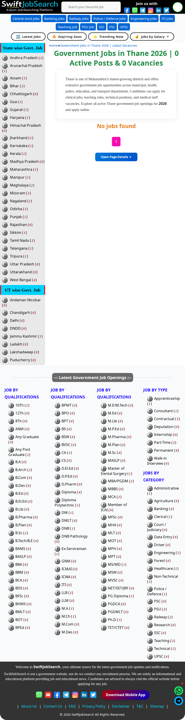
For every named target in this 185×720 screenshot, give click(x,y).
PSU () (158, 609)
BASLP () (21, 556)
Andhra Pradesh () (23, 57)
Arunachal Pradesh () (22, 68)
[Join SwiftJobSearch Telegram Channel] (143, 10)
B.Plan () (21, 525)
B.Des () (20, 485)
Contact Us (53, 706)
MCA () (112, 496)
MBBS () (113, 489)
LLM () (65, 600)
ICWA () (66, 577)
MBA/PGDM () (118, 481)
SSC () (157, 632)
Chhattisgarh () (21, 94)
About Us (29, 706)
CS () (64, 460)
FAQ (72, 706)
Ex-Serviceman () (70, 551)
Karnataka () (18, 145)
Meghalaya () (19, 185)
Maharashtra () (21, 169)
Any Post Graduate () (19, 452)
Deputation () (164, 426)
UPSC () (159, 656)
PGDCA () (114, 604)
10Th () (19, 405)
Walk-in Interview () (158, 461)
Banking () (161, 508)
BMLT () (20, 611)
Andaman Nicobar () (21, 302)
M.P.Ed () (114, 429)
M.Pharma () (117, 436)
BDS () (19, 588)
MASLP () (114, 460)
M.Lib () (113, 421)
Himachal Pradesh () (21, 128)
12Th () (19, 413)
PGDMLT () (115, 611)
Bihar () (14, 86)
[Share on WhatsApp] (178, 690)
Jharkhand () (18, 137)
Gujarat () (16, 109)
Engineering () (164, 552)
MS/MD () (114, 564)
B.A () (18, 462)
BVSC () (66, 444)
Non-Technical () (162, 579)
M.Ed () (112, 413)
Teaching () (162, 640)
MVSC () (113, 580)
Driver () (159, 544)
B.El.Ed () (21, 501)
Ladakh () (16, 344)
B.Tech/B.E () (24, 540)
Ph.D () (112, 619)
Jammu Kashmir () (23, 336)
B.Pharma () (24, 517)
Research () (162, 625)
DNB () (66, 528)
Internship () (163, 434)
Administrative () (163, 491)
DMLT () (67, 520)
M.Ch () (66, 616)
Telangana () (18, 248)
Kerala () (15, 153)
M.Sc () (112, 452)
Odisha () (16, 209)
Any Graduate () (23, 439)
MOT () (112, 540)
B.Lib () (19, 509)
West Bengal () (20, 280)
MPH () (112, 548)
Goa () (13, 101)
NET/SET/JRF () (118, 588)
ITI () (64, 584)
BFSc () (19, 596)
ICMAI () (67, 569)
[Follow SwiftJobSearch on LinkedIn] (158, 10)
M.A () (65, 608)
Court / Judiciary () (157, 527)
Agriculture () (164, 501)
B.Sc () (19, 533)
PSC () (157, 601)
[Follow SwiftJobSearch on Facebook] (127, 10)
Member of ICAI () (114, 507)
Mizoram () (17, 193)
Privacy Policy (93, 706)
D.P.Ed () (67, 476)
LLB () (65, 592)
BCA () (19, 580)
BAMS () (20, 548)
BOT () (19, 619)
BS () (64, 429)
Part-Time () (162, 442)
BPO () (66, 413)
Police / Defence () (157, 591)
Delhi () (14, 320)
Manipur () (17, 177)
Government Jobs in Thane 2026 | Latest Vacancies (98, 45)
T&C (139, 706)
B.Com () (21, 477)
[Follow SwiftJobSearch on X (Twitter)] (166, 10)
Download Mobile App (125, 694)
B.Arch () (21, 469)
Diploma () (69, 492)
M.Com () (68, 624)
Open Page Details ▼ (116, 157)
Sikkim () (15, 232)
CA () (64, 452)
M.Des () (67, 632)
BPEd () (20, 627)
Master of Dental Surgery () (116, 471)
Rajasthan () (18, 224)
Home (53, 45)
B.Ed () (19, 493)
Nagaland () (18, 201)
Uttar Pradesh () (22, 264)
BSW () (66, 436)
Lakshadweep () (21, 352)
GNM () (66, 561)
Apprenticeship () (163, 401)
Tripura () (16, 256)
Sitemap (157, 706)
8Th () (18, 421)
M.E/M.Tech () (118, 405)
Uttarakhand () (20, 272)
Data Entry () (163, 537)
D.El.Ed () (68, 468)
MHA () (112, 525)
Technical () (162, 648)
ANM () (19, 429)
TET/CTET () (116, 627)
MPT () (112, 556)
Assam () (15, 78)
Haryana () (17, 117)
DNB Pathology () (71, 539)
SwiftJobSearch (83, 714)
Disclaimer (121, 706)
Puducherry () (20, 360)
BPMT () (67, 405)
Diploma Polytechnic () (67, 502)
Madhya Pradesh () (24, 161)
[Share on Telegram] (178, 700)
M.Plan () (114, 444)
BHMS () (20, 604)
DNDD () (15, 328)
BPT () (65, 421)
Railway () (161, 617)
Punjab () (16, 216)
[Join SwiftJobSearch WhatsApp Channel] (135, 10)
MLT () (112, 533)
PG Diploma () (118, 596)
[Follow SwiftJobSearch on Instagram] (150, 10)
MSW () (112, 572)
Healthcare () (163, 568)
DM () (65, 512)
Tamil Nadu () (19, 240)
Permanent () (164, 450)
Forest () (160, 560)
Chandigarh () (20, 312)
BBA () (19, 564)
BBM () (19, 572)
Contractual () (164, 418)
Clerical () (160, 516)
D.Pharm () (69, 484)
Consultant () (163, 411)
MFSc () (113, 517)
